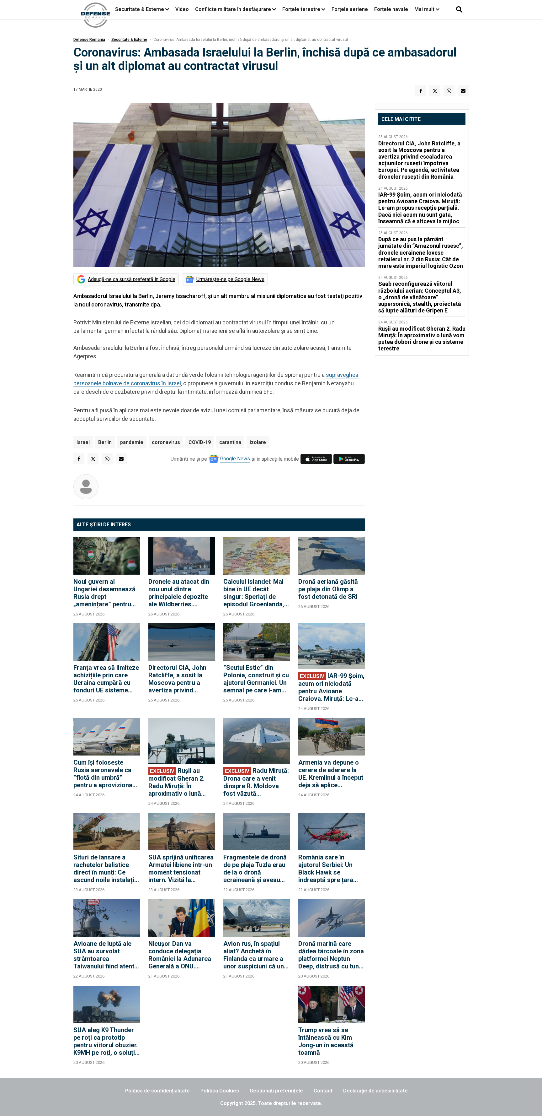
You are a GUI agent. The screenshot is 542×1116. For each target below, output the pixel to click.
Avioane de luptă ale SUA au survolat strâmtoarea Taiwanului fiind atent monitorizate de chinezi (103, 955)
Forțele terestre (301, 9)
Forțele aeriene (350, 9)
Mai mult (425, 9)
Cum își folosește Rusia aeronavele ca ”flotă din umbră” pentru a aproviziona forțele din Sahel (102, 774)
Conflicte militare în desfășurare (233, 9)
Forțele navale (391, 9)
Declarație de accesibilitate (375, 1091)
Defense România (89, 39)
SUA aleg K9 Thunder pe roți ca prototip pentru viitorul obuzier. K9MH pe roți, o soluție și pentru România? (105, 1041)
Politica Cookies (219, 1091)
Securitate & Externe (139, 9)
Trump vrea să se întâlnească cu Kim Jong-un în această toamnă (325, 1041)
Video (182, 9)
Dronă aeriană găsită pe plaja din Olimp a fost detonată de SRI (328, 589)
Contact (323, 1091)
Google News (235, 459)
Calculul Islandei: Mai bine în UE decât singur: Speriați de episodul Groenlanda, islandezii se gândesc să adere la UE (254, 593)
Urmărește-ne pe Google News (230, 279)
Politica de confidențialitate (157, 1091)
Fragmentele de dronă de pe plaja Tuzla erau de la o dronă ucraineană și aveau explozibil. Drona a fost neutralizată (256, 868)
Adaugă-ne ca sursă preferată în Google (131, 279)
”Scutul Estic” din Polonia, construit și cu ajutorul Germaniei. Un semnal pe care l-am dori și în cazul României (256, 679)
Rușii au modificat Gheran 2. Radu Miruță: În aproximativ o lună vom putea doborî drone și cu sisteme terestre (176, 782)
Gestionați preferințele (276, 1091)
